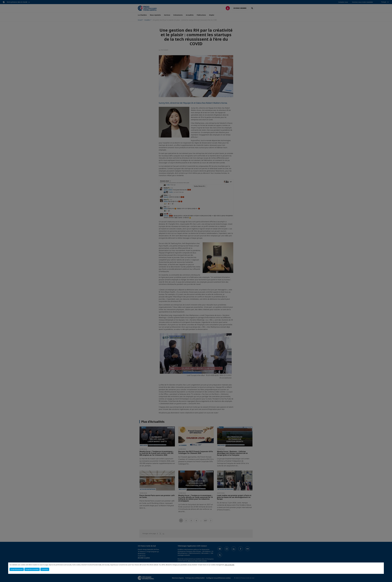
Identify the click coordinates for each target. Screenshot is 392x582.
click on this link (229, 565)
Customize (45, 569)
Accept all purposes (17, 569)
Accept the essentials (32, 569)
